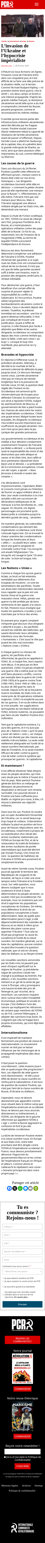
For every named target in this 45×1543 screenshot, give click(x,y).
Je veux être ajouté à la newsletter (20, 1286)
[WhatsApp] (20, 1196)
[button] (40, 1538)
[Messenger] (25, 1196)
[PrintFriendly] (35, 1196)
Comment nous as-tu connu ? (17, 1266)
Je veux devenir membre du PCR (19, 1278)
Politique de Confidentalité (34, 1474)
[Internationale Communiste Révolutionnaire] (22, 1527)
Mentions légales (9, 1485)
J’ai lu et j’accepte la (23, 1458)
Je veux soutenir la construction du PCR (22, 1281)
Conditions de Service (25, 1477)
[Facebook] (9, 1196)
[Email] (30, 1196)
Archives (26, 1485)
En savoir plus (21, 1297)
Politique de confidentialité (28, 1458)
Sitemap (39, 1485)
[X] (14, 1196)
